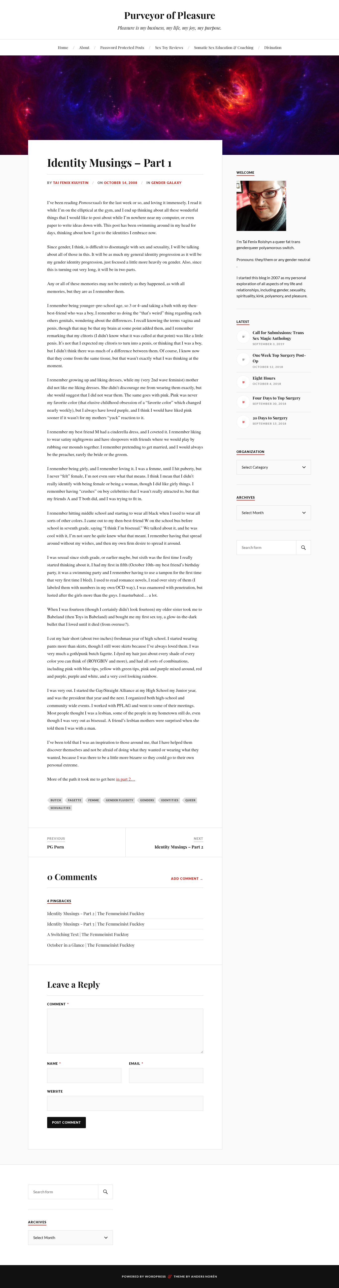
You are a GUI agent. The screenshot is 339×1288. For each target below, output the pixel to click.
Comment (58, 1004)
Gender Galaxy (166, 183)
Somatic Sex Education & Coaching (223, 47)
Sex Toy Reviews (169, 47)
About (84, 47)
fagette (74, 800)
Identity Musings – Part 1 (109, 162)
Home (63, 47)
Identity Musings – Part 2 (179, 846)
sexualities (60, 807)
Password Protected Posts (122, 47)
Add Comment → (187, 879)
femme (93, 800)
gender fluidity (119, 800)
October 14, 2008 (120, 183)
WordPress (155, 1276)
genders (147, 800)
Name (54, 1064)
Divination (272, 47)
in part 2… (125, 779)
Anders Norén (204, 1276)
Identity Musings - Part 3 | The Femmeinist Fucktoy (96, 924)
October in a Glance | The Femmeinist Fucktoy (91, 945)
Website (55, 1091)
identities (169, 800)
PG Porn (55, 846)
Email (136, 1064)
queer (190, 800)
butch (56, 800)
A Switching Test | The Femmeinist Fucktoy (88, 934)
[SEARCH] (303, 547)
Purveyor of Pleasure (169, 15)
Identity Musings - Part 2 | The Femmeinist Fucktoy (96, 913)
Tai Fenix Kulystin (71, 183)
